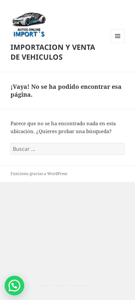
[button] (14, 285)
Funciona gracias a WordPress (38, 173)
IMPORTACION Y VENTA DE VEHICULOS (52, 52)
